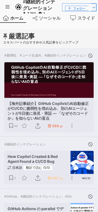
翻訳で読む (38, 168)
